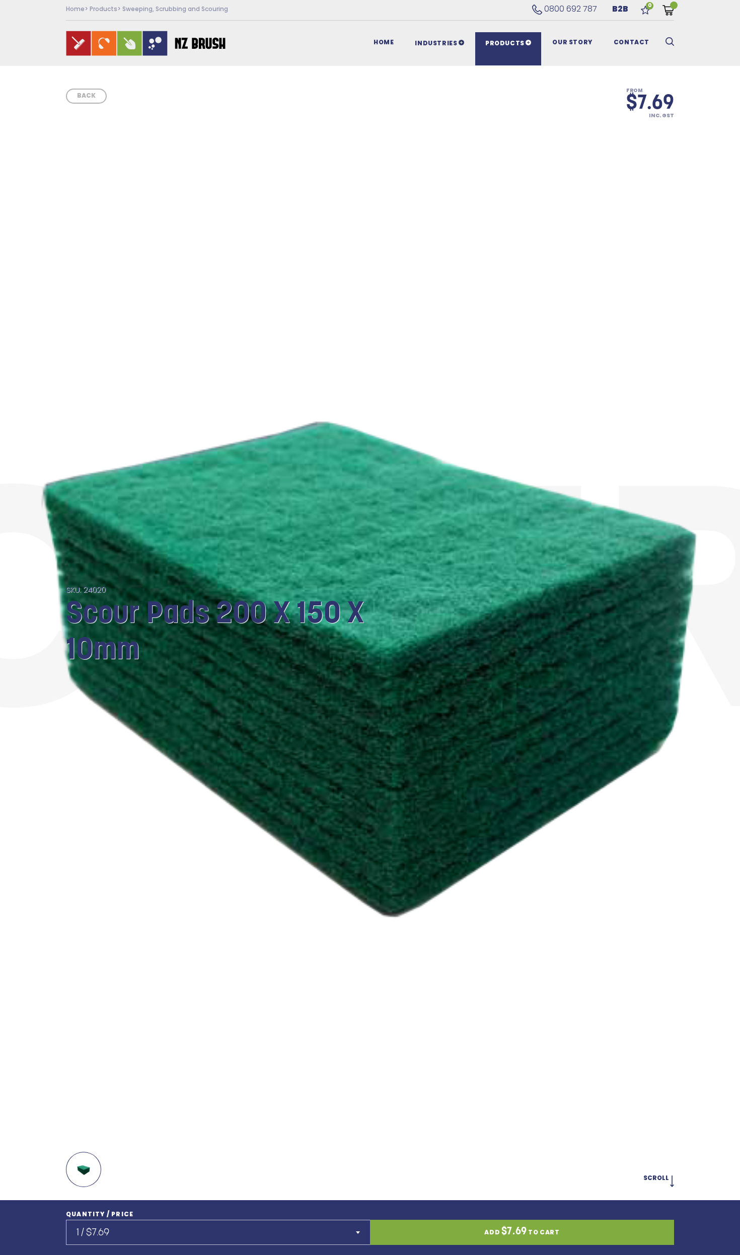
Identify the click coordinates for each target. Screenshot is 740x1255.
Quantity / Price (99, 1215)
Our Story (572, 43)
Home (75, 10)
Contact (631, 43)
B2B (620, 10)
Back (86, 96)
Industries (437, 44)
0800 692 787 (564, 10)
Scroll (656, 1178)
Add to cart (521, 1232)
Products (103, 10)
